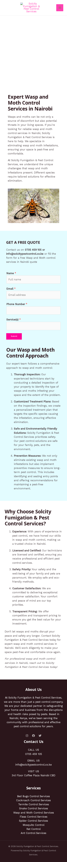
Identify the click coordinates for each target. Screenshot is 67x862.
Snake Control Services (33, 808)
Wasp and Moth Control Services (33, 812)
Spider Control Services (33, 820)
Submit (14, 336)
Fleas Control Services (33, 816)
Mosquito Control (33, 825)
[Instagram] (27, 735)
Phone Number (16, 304)
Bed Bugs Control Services (33, 796)
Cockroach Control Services (33, 800)
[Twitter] (40, 735)
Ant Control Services (33, 833)
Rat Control (33, 829)
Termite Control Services (33, 804)
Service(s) (13, 319)
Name (11, 273)
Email (11, 288)
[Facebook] (33, 735)
